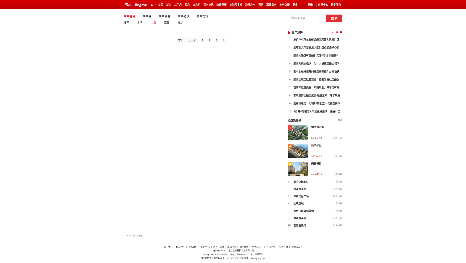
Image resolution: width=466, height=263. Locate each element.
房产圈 (147, 16)
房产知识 (183, 16)
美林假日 (316, 163)
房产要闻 (129, 16)
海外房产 (250, 4)
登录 (310, 4)
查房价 (196, 4)
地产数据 (284, 4)
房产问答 (164, 16)
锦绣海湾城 (317, 127)
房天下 (127, 235)
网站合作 (180, 247)
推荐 (126, 22)
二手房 (178, 4)
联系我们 (193, 247)
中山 (151, 5)
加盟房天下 (296, 247)
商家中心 (323, 4)
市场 (153, 22)
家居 (166, 22)
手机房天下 (257, 247)
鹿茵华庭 (316, 145)
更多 (340, 120)
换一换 (339, 32)
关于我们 (168, 247)
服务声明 (283, 247)
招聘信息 (205, 247)
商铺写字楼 (236, 4)
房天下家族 (218, 247)
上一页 (192, 40)
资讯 (260, 4)
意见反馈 (244, 247)
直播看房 (271, 4)
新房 (168, 4)
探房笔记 (208, 4)
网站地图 (231, 247)
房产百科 (202, 16)
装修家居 (221, 4)
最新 (180, 22)
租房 (187, 4)
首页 (160, 4)
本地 (139, 22)
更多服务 (336, 4)
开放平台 (271, 247)
